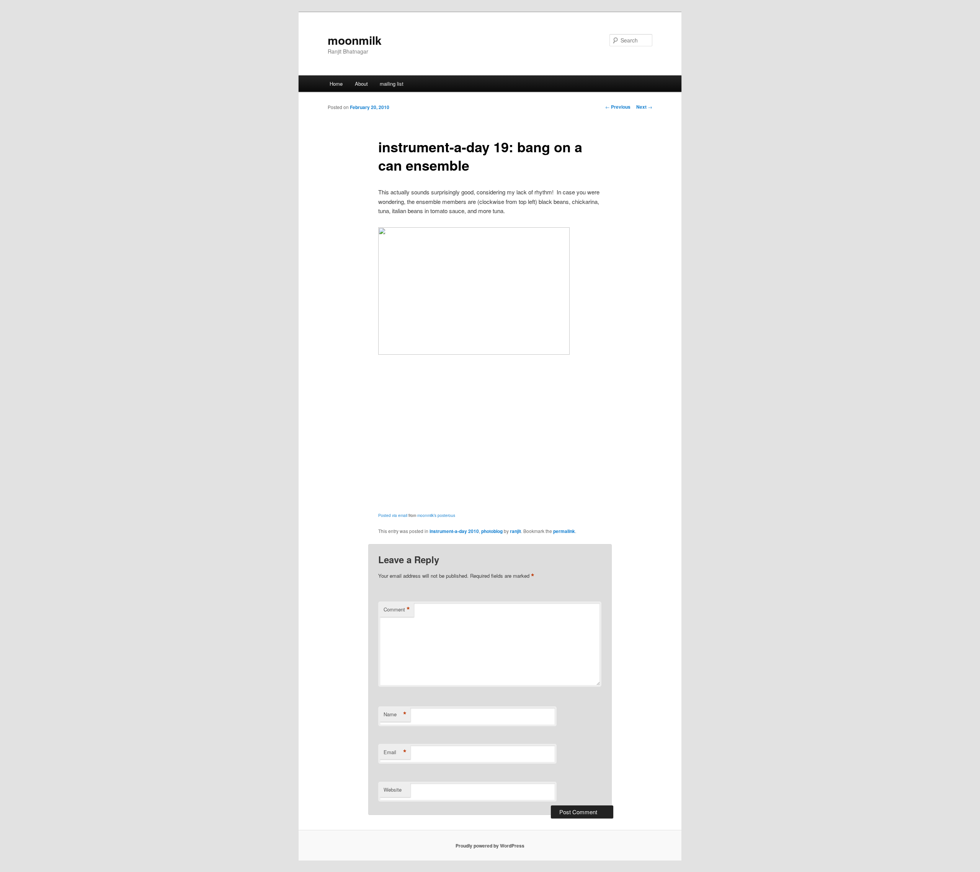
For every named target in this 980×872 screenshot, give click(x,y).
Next (644, 106)
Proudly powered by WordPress (490, 845)
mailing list (391, 83)
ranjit (515, 531)
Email (395, 752)
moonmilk (355, 40)
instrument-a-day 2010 (454, 531)
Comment (397, 609)
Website (393, 789)
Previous (617, 106)
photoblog (492, 531)
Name (395, 714)
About (361, 83)
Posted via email (392, 515)
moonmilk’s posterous (436, 515)
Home (336, 83)
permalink (564, 531)
